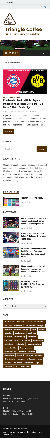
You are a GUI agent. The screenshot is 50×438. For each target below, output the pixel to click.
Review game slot (10, 352)
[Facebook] (38, 6)
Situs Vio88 (39, 355)
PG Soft (16, 340)
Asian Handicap (39, 322)
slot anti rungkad (9, 359)
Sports (19, 97)
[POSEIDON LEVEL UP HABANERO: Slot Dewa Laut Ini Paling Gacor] (11, 282)
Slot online (7, 363)
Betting (5, 97)
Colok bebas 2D (30, 326)
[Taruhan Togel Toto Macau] (11, 198)
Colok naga (8, 329)
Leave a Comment (31, 111)
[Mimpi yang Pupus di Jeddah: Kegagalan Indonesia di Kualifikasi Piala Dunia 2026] (11, 266)
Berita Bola (8, 326)
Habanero (17, 329)
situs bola (31, 352)
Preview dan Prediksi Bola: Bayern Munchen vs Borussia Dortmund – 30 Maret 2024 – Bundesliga (23, 104)
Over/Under (8, 340)
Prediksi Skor (20, 344)
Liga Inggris (32, 333)
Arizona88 (20, 322)
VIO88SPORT (25, 366)
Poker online (26, 340)
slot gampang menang (34, 359)
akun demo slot (9, 322)
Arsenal (29, 322)
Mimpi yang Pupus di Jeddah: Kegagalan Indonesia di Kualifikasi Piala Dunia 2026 (33, 269)
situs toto (29, 355)
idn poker (26, 329)
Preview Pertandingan (34, 344)
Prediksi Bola (8, 344)
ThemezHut (7, 435)
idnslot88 (42, 329)
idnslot (34, 329)
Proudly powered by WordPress (14, 432)
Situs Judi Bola (9, 355)
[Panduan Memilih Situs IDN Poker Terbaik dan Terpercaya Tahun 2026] (11, 233)
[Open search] (44, 53)
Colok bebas (18, 326)
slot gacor (21, 359)
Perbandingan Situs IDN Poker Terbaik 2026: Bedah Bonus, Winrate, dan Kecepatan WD (33, 221)
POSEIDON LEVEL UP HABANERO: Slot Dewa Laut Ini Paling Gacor (32, 284)
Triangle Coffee (23, 29)
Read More (7, 130)
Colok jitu (40, 326)
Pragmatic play (38, 340)
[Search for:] (25, 149)
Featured (12, 97)
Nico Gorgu (20, 111)
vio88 (16, 366)
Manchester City (19, 337)
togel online (8, 366)
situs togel (20, 355)
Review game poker (26, 348)
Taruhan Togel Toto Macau (32, 198)
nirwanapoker (32, 337)
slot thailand (18, 363)
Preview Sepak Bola (10, 348)
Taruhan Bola (29, 363)
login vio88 (8, 337)
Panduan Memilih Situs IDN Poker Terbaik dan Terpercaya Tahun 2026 (33, 236)
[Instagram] (45, 6)
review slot (22, 352)
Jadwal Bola (8, 333)
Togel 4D (38, 363)
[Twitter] (41, 6)
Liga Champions (20, 333)
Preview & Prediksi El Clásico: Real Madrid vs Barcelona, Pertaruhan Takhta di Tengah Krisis (33, 252)
